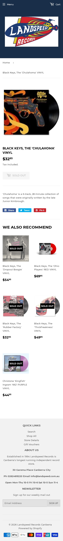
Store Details (31, 440)
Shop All (31, 436)
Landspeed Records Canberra (34, 524)
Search (32, 431)
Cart (57, 4)
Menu (10, 4)
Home (6, 62)
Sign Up (53, 503)
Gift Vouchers (31, 444)
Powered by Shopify (30, 528)
